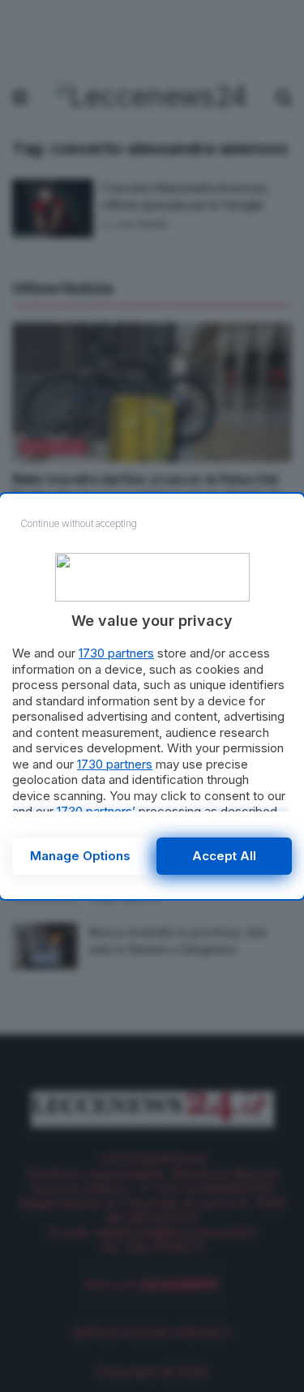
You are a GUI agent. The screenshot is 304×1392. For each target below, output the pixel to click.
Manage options (80, 855)
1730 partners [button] (116, 653)
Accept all (224, 855)
